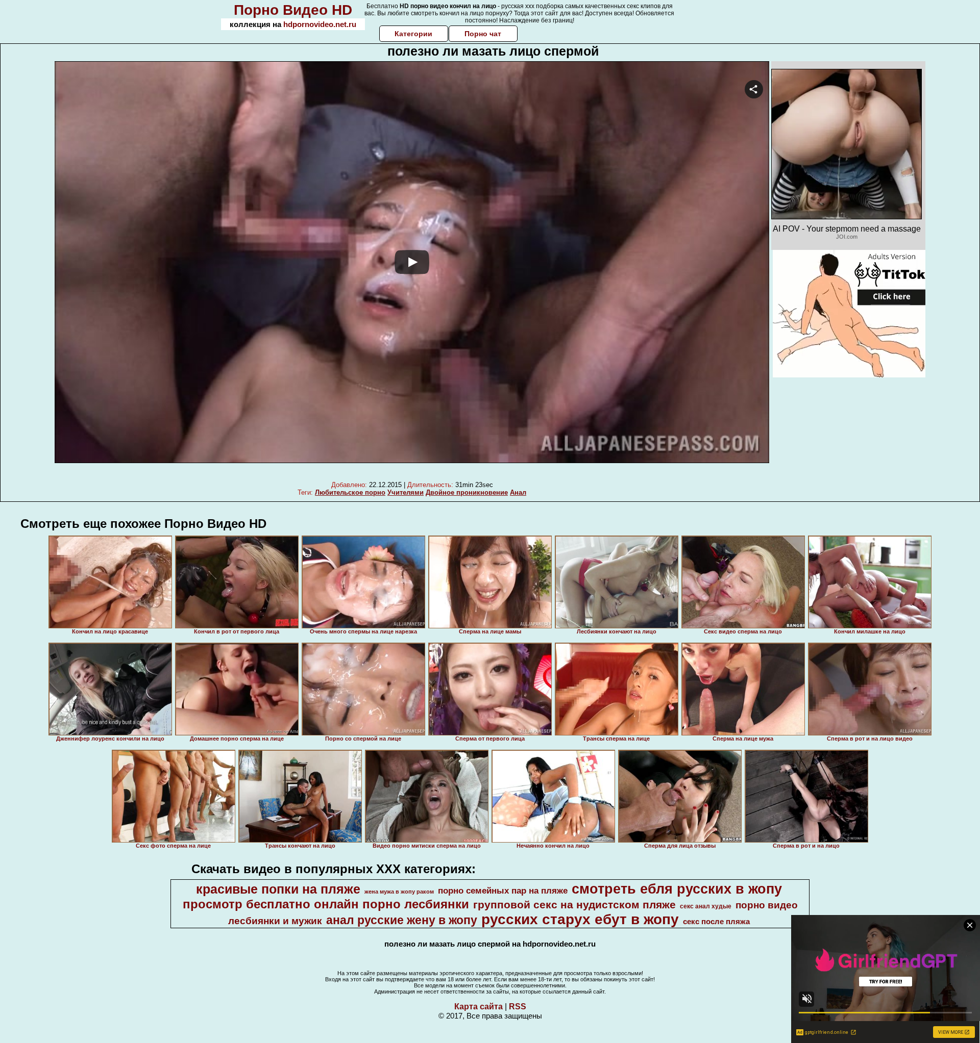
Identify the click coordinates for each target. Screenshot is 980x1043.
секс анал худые (705, 906)
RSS (517, 1006)
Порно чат (482, 34)
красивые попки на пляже (278, 889)
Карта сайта (478, 1006)
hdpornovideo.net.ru (319, 24)
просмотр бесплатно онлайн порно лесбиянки (326, 904)
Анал (518, 492)
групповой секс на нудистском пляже (574, 905)
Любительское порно (350, 492)
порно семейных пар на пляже (503, 890)
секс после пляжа (716, 922)
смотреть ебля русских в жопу (677, 889)
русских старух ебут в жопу (580, 919)
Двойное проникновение (467, 492)
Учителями (405, 492)
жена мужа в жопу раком (399, 891)
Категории (413, 34)
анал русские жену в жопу (401, 920)
